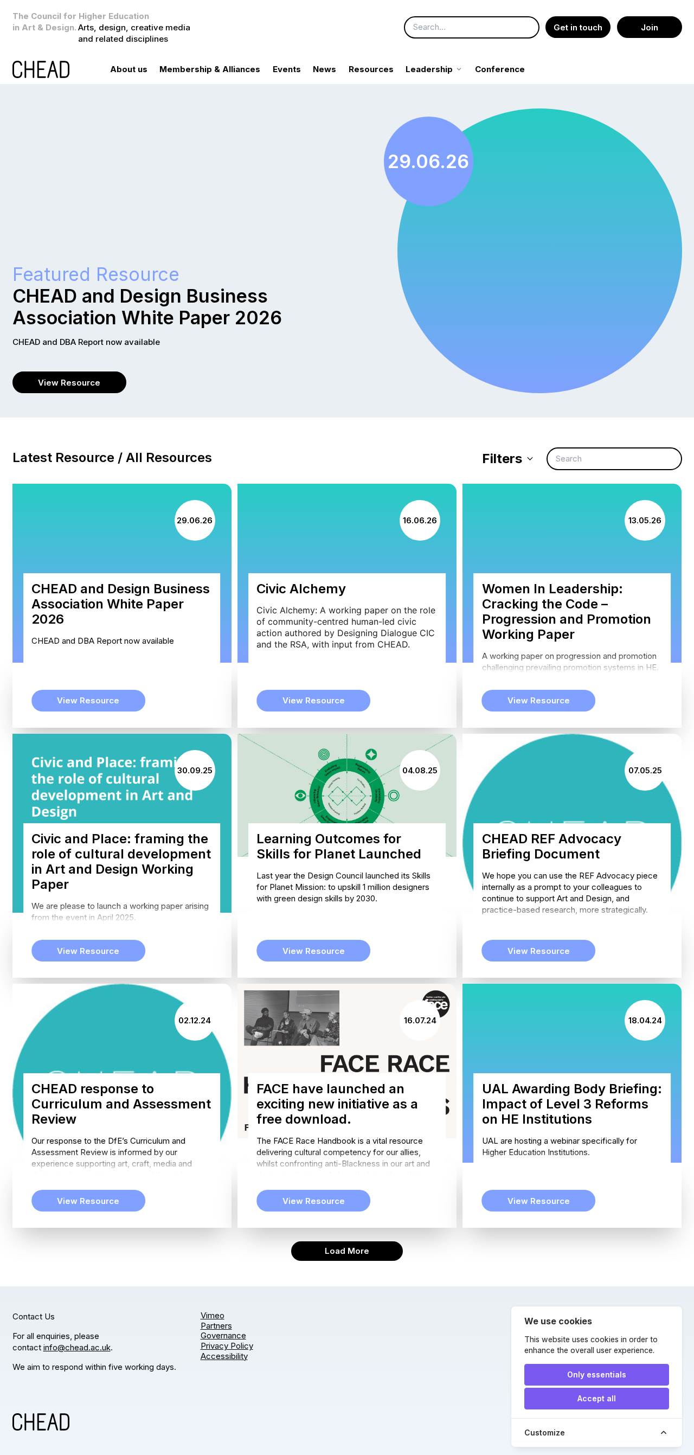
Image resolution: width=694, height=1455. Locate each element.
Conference (500, 69)
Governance (223, 1335)
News (324, 69)
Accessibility (224, 1356)
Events (287, 69)
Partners (216, 1326)
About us (128, 69)
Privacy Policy (227, 1346)
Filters (502, 458)
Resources (371, 69)
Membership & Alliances (209, 69)
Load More (347, 1251)
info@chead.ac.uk (77, 1347)
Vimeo (212, 1315)
